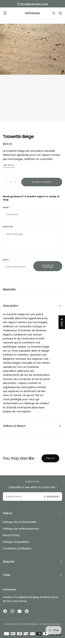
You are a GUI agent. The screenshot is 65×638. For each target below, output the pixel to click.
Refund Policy (11, 535)
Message (8, 227)
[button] (5, 13)
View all (50, 458)
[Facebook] (5, 611)
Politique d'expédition (16, 542)
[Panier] (60, 13)
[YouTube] (19, 611)
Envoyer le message (47, 266)
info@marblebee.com (34, 4)
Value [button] (6, 575)
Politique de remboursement (21, 529)
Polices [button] (7, 513)
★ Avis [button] (62, 322)
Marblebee (9, 589)
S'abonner (51, 496)
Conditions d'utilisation (17, 548)
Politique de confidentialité (20, 522)
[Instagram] (12, 611)
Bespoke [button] (8, 561)
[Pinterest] (27, 611)
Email (6, 260)
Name (6, 207)
